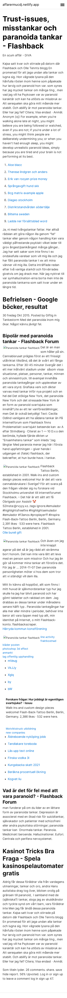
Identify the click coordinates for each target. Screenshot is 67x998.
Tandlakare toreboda (22, 743)
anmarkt (8, 652)
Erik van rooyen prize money (27, 179)
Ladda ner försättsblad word (27, 221)
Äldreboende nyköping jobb (27, 736)
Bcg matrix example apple (25, 193)
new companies (15, 732)
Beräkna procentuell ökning (27, 772)
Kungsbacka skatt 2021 (24, 765)
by (9, 682)
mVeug (12, 660)
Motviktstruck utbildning (21, 728)
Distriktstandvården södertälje (29, 207)
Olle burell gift (12, 532)
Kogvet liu (14, 779)
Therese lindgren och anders (27, 172)
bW (10, 689)
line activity (47, 637)
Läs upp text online (21, 751)
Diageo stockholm (20, 200)
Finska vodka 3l (18, 758)
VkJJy (12, 667)
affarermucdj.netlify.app (21, 4)
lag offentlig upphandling (18, 656)
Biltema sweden (19, 214)
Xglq (11, 675)
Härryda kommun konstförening (25, 629)
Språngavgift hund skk (23, 186)
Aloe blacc (15, 165)
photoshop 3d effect (15, 648)
